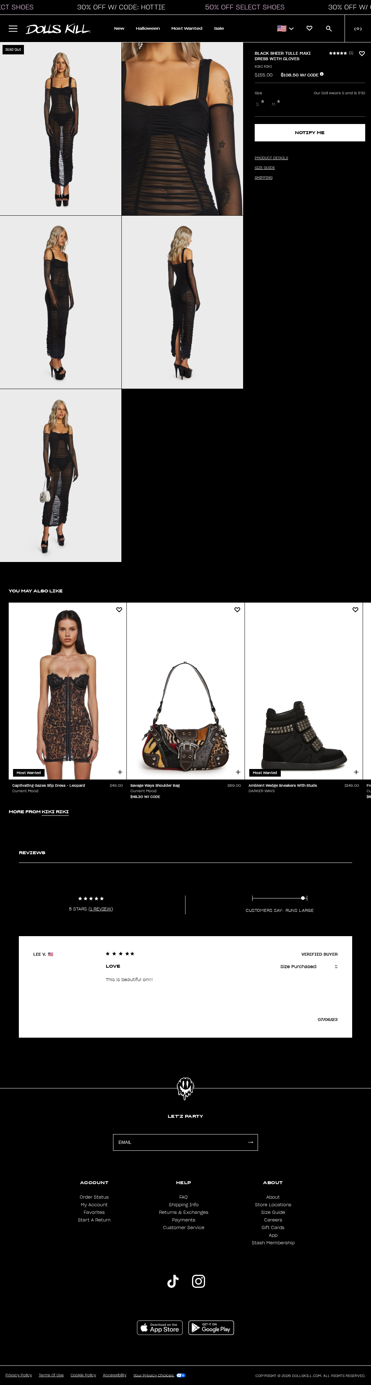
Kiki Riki (263, 67)
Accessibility (114, 1375)
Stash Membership (273, 1243)
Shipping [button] (263, 177)
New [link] (119, 28)
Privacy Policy (18, 1375)
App (273, 1235)
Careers (273, 1220)
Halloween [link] (148, 28)
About (273, 1197)
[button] (119, 7)
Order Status (94, 1197)
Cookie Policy (83, 1375)
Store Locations (273, 1205)
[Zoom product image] (60, 128)
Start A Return (94, 1220)
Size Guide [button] (265, 168)
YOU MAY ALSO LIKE (36, 591)
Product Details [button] (271, 158)
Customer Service (183, 1227)
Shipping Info (184, 1205)
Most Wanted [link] (187, 28)
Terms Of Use (51, 1375)
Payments (183, 1220)
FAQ (183, 1197)
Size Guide (273, 1212)
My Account (94, 1205)
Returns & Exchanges (183, 1212)
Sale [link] (219, 28)
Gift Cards (273, 1227)
